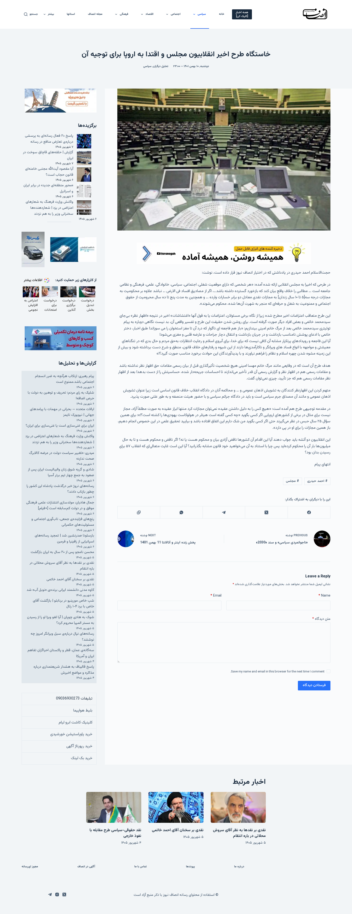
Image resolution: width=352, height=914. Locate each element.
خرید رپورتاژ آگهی (79, 746)
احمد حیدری (317, 481)
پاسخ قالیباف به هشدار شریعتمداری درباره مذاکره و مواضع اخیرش (64, 670)
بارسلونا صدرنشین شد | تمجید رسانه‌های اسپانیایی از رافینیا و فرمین (64, 538)
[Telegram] (224, 512)
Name (324, 595)
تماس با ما (140, 867)
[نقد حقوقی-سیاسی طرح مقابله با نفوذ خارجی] (113, 807)
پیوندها (190, 867)
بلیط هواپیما (82, 711)
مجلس (292, 481)
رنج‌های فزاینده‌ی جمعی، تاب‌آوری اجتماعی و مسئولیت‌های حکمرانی (62, 522)
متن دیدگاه (321, 619)
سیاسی (202, 14)
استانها (71, 14)
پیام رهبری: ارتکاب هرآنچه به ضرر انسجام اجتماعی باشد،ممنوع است (64, 379)
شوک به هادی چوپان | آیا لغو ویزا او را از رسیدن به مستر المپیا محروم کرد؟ (60, 620)
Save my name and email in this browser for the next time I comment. (277, 671)
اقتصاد (149, 14)
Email (215, 595)
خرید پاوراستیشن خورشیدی (71, 734)
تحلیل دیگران (160, 66)
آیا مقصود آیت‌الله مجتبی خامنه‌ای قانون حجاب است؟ (49, 172)
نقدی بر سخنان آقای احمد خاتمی (70, 579)
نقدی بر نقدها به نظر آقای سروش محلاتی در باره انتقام (239, 833)
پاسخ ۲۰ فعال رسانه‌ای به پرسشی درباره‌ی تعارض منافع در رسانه (49, 139)
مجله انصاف (95, 14)
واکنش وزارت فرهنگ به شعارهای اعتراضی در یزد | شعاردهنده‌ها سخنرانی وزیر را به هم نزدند (49, 207)
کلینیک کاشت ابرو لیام (75, 723)
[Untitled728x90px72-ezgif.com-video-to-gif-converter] (224, 253)
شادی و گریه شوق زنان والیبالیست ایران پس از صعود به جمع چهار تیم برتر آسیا (61, 472)
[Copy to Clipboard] (138, 512)
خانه (221, 14)
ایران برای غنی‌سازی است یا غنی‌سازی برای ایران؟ (60, 426)
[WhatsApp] (181, 512)
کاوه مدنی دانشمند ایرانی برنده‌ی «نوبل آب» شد (60, 590)
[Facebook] (309, 512)
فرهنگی (124, 14)
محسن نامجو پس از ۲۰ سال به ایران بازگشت (62, 552)
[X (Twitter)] (266, 512)
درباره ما (239, 867)
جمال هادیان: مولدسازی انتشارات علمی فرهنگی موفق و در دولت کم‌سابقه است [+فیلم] (60, 505)
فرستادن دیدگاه (314, 685)
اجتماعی (176, 14)
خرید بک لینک (81, 758)
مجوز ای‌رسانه (30, 867)
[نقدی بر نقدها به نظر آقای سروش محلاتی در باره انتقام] (238, 807)
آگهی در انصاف (86, 867)
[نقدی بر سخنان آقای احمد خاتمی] (176, 807)
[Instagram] (57, 894)
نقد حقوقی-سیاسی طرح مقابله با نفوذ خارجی (115, 833)
